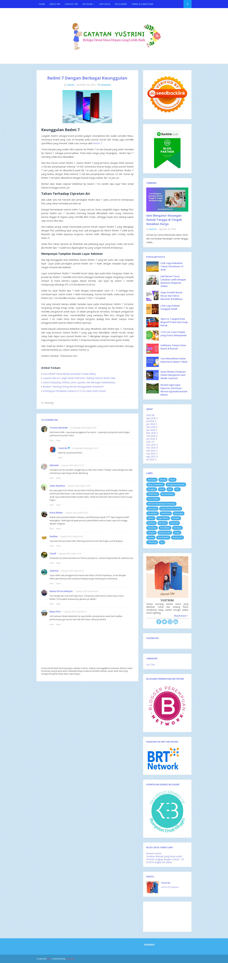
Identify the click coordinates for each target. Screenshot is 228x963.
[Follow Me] (164, 623)
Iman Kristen (153, 499)
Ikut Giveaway (168, 494)
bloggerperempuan (176, 484)
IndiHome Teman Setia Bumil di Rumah (173, 347)
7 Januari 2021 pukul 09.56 (86, 591)
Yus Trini (150, 664)
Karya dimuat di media (171, 508)
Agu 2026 (152, 418)
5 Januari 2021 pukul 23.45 (71, 536)
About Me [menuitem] (54, 4)
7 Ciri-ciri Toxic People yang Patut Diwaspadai (174, 334)
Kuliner (151, 518)
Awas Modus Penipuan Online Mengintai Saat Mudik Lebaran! (173, 375)
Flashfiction (153, 494)
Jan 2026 (151, 438)
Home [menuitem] (42, 4)
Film (177, 489)
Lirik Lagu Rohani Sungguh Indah (170, 307)
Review (151, 537)
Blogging (152, 489)
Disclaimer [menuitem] (121, 4)
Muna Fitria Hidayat (61, 591)
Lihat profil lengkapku (170, 887)
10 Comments (104, 84)
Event (161, 489)
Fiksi (170, 489)
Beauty (163, 479)
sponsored (177, 537)
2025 (150, 441)
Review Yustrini (153, 853)
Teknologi (49, 402)
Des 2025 (152, 444)
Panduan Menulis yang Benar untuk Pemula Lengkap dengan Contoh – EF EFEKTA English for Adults (165, 859)
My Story (162, 523)
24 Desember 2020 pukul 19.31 (85, 448)
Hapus (58, 440)
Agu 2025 (152, 456)
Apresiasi (152, 479)
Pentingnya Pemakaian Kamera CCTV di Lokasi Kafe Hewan (74, 390)
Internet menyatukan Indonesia (161, 503)
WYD (49, 958)
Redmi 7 (97, 143)
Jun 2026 (151, 424)
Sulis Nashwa (57, 485)
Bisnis (172, 479)
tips (162, 542)
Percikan (177, 527)
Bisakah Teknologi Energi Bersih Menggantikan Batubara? (73, 386)
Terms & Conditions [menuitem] (142, 4)
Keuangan (178, 513)
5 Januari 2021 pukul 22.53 (76, 512)
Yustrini (70, 84)
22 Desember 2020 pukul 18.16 (83, 427)
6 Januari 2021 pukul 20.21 (72, 571)
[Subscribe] (175, 623)
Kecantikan (152, 513)
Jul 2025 (151, 459)
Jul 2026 (151, 421)
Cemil (53, 553)
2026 (150, 415)
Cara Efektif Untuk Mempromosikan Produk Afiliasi (69, 373)
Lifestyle (175, 518)
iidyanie (54, 465)
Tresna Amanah (59, 427)
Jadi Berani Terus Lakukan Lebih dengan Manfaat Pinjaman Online (173, 281)
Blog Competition (155, 484)
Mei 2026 (151, 426)
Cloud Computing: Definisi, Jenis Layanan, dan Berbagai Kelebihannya (79, 382)
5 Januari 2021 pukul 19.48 (78, 486)
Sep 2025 (151, 453)
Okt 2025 (151, 450)
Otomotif (174, 523)
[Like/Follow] (158, 623)
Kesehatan (165, 513)
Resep (177, 532)
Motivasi (151, 523)
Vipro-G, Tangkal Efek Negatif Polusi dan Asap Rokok (174, 322)
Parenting (152, 527)
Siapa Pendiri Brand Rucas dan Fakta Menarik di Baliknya (171, 295)
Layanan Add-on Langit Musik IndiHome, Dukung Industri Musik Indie (79, 378)
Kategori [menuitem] (88, 4)
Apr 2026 (151, 429)
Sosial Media (163, 537)
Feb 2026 (151, 435)
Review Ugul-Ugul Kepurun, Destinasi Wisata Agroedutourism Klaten (174, 389)
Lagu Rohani (163, 518)
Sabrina (54, 570)
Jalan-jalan (152, 508)
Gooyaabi (70, 958)
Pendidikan (165, 527)
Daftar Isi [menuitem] (104, 4)
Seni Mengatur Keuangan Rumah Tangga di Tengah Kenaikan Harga (164, 220)
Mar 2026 (152, 432)
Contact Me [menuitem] (71, 4)
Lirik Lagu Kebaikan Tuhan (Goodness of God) (172, 266)
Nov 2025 (152, 447)
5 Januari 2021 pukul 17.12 (72, 465)
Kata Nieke (56, 512)
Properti (151, 532)
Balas (52, 440)
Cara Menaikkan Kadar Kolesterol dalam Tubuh (174, 360)
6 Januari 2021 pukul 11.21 (70, 553)
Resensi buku (164, 532)
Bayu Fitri (55, 611)
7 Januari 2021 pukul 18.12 (74, 611)
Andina (54, 536)
